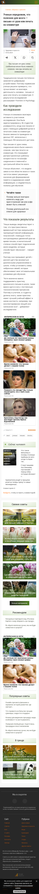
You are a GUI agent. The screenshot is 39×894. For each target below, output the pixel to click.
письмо (22, 435)
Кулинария (25, 833)
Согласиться (19, 891)
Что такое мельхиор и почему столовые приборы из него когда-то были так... (28, 456)
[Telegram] (6, 57)
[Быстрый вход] (31, 2)
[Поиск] (26, 2)
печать (29, 435)
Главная (7, 823)
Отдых (24, 839)
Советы (6, 826)
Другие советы (26, 846)
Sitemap (6, 843)
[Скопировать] (33, 57)
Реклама (7, 836)
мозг (8, 435)
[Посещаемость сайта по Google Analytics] (19, 874)
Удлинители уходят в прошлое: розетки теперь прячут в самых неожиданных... (17, 482)
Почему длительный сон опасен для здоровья (17, 210)
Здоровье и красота (28, 826)
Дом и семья (26, 823)
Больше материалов (19, 603)
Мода (23, 829)
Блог (5, 829)
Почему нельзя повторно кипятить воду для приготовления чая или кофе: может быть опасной (19, 201)
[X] (15, 57)
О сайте (7, 833)
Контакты (7, 839)
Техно (23, 836)
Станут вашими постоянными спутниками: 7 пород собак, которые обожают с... (28, 470)
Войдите (6, 493)
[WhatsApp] (24, 57)
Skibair (33, 50)
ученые (14, 435)
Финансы (25, 843)
